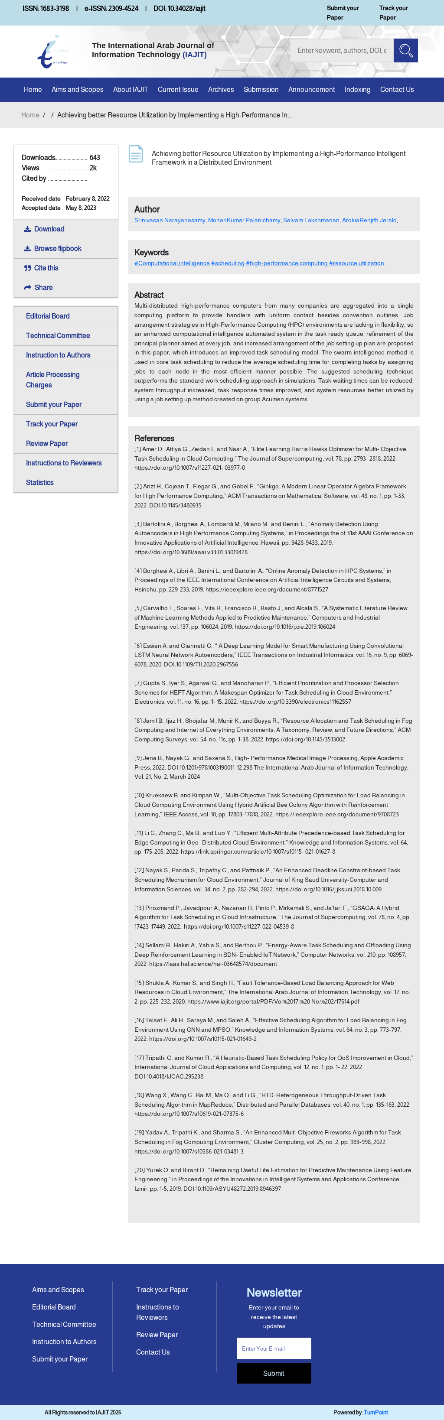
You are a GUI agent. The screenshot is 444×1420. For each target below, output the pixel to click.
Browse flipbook (58, 248)
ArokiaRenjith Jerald (369, 220)
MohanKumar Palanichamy (244, 220)
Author (147, 209)
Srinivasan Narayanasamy (170, 220)
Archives (221, 89)
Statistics (40, 482)
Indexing (358, 89)
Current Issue (178, 89)
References (154, 438)
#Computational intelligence (172, 263)
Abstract (149, 294)
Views (30, 168)
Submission (261, 89)
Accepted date (41, 207)
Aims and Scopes (78, 89)
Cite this (46, 268)
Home (33, 89)
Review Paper (47, 443)
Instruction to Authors (58, 355)
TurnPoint (376, 1412)
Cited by (34, 178)
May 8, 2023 (81, 207)
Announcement (311, 89)
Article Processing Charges (53, 380)
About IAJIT (130, 89)
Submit (273, 1373)
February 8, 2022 (88, 198)
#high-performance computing (287, 263)
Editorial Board (48, 316)
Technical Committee (58, 335)
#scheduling (228, 263)
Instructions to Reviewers (64, 463)
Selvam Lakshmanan (311, 220)
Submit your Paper (343, 12)
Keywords (151, 252)
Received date (41, 198)
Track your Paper (393, 12)
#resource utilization (356, 263)
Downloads (39, 157)
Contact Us (397, 89)
